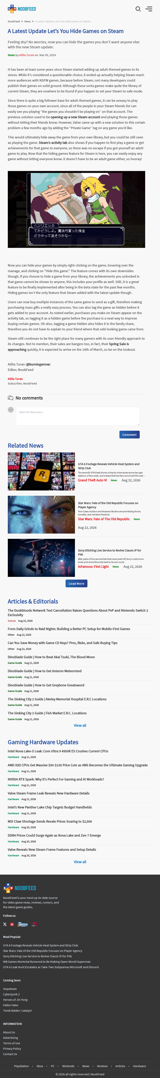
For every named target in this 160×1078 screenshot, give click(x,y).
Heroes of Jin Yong (15, 1000)
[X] (5, 924)
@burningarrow (38, 364)
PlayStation (21, 1066)
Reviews (102, 1066)
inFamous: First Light (93, 567)
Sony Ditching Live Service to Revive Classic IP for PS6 (37, 956)
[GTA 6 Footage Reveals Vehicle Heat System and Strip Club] (41, 489)
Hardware (139, 1066)
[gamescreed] (23, 924)
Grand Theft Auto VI (92, 480)
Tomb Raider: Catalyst (17, 1010)
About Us (9, 1032)
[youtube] (12, 924)
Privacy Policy (12, 1048)
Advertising (10, 1038)
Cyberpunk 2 (11, 994)
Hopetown (10, 989)
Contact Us (10, 1054)
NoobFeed (14, 21)
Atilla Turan (26, 55)
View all (80, 725)
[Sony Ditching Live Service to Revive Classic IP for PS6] (41, 576)
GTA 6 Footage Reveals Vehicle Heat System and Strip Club (40, 945)
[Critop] (34, 924)
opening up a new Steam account (75, 117)
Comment (130, 435)
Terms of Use (11, 1043)
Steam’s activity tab (53, 142)
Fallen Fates (10, 1005)
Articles (120, 1066)
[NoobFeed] (22, 9)
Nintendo (68, 1066)
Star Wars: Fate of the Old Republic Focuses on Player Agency (42, 951)
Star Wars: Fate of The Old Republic (104, 519)
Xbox (40, 1066)
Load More (76, 583)
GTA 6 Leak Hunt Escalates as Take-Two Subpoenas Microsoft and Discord (51, 967)
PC (52, 1066)
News (27, 21)
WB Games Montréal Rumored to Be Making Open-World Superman (47, 961)
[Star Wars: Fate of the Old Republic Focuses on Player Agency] (41, 532)
